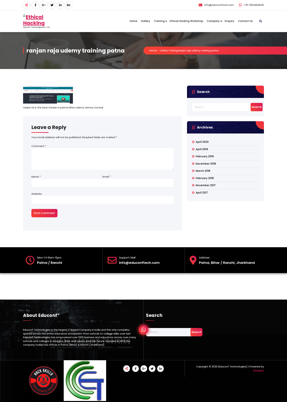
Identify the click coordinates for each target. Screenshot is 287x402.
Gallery (145, 21)
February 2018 (205, 178)
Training (159, 21)
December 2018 (206, 163)
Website (36, 194)
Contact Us (245, 21)
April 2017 (202, 192)
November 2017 (206, 185)
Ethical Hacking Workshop (186, 21)
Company (213, 21)
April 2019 (202, 149)
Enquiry (229, 21)
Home (133, 21)
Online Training (169, 50)
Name (36, 176)
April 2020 (202, 142)
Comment (38, 146)
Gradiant (258, 370)
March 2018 (203, 171)
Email (106, 176)
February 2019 (205, 156)
